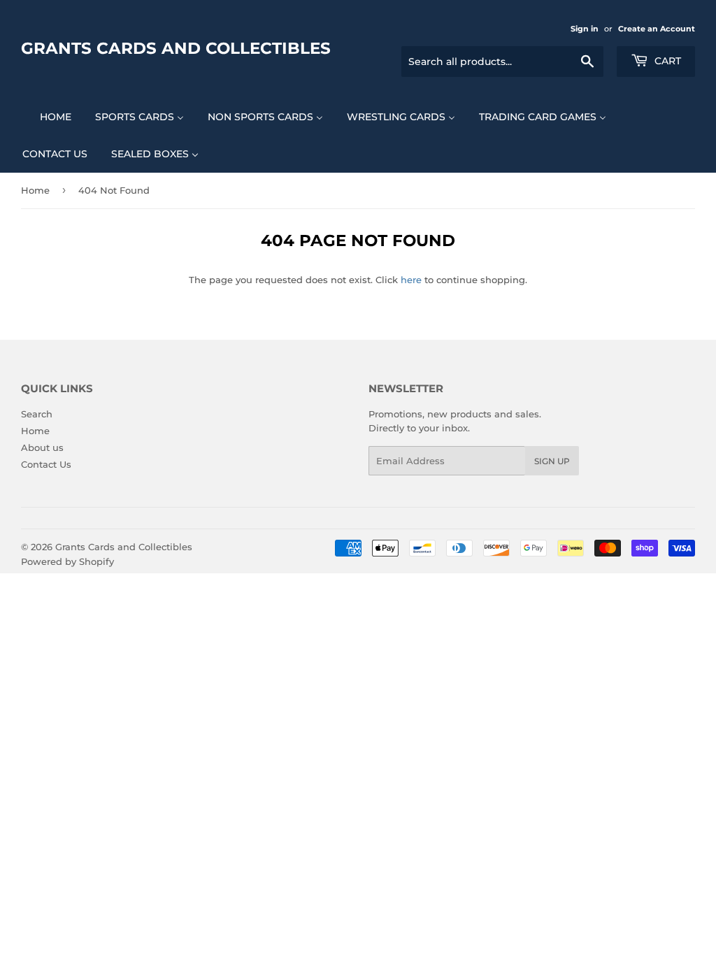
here (411, 279)
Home (35, 190)
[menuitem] (46, 116)
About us (42, 447)
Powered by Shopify (67, 561)
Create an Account (656, 29)
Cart (666, 61)
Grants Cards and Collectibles (176, 48)
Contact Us (46, 464)
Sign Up (552, 461)
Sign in (585, 29)
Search (36, 413)
